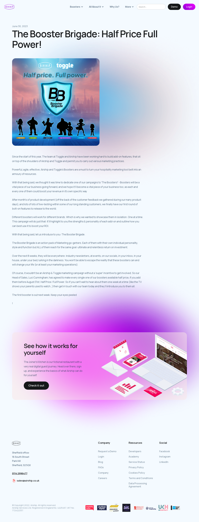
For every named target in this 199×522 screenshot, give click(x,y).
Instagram (164, 456)
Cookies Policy (137, 472)
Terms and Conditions (141, 478)
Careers (102, 478)
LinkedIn (163, 462)
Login (189, 6)
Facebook (164, 451)
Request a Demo (107, 451)
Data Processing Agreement (138, 485)
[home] (9, 7)
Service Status (137, 462)
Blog (100, 462)
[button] (76, 7)
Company (103, 472)
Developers (135, 451)
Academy (134, 456)
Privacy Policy (136, 467)
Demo (174, 6)
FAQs (101, 467)
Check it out (36, 385)
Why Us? (114, 6)
